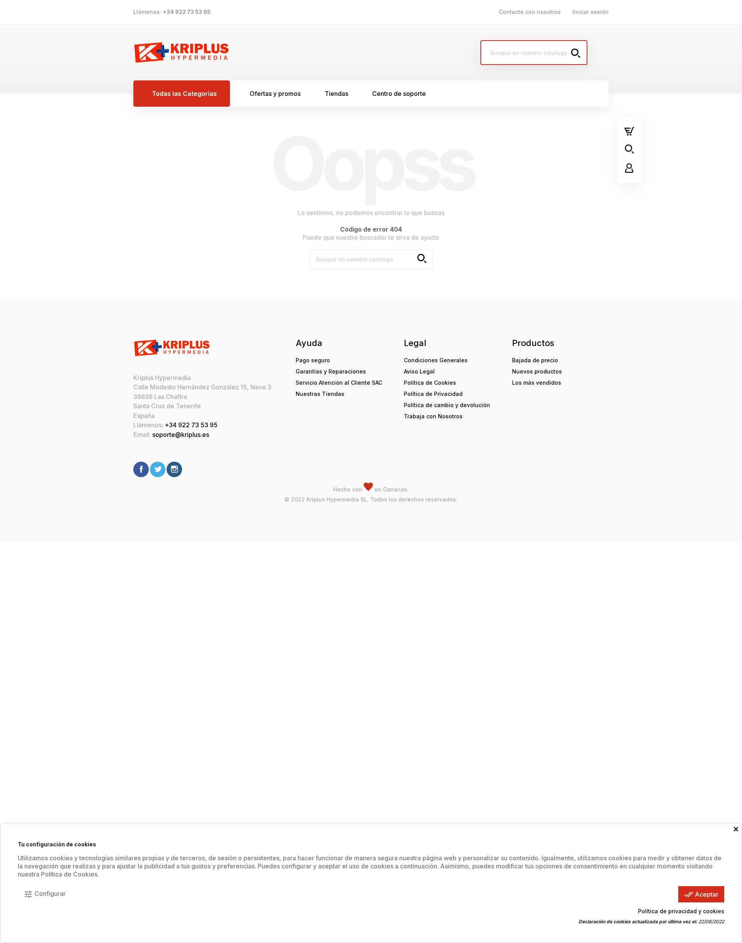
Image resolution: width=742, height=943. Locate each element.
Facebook (141, 469)
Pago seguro (313, 360)
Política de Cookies (430, 382)
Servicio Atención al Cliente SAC (339, 382)
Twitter (157, 469)
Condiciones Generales (436, 360)
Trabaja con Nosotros (433, 416)
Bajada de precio (535, 360)
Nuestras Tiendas (320, 394)
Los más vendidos (536, 382)
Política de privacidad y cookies (681, 911)
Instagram (174, 469)
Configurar (45, 894)
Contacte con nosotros (530, 12)
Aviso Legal (419, 371)
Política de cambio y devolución (447, 405)
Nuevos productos (537, 371)
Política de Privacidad (433, 394)
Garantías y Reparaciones (331, 371)
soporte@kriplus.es (180, 434)
